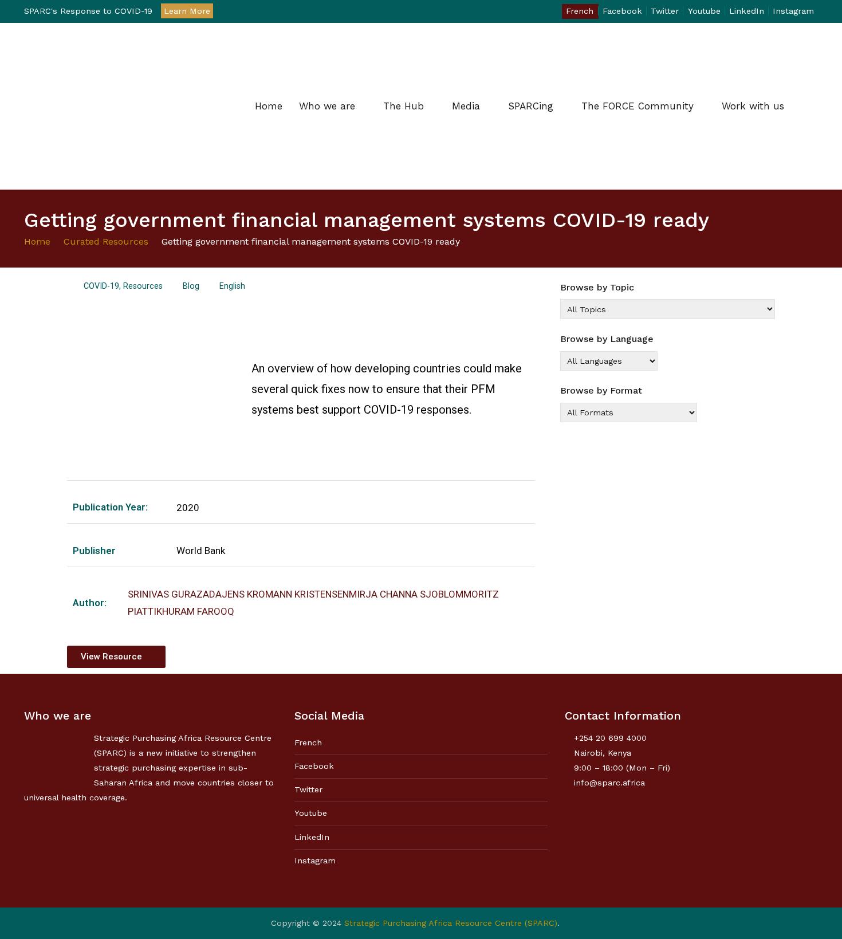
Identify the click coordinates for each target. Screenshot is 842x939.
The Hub (403, 106)
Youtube (704, 10)
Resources (143, 286)
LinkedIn (746, 10)
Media (466, 106)
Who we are (327, 106)
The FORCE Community (637, 106)
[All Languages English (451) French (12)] (609, 361)
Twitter (665, 10)
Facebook (622, 10)
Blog (191, 286)
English (232, 286)
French (579, 10)
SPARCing (530, 106)
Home (268, 106)
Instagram (793, 10)
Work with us (753, 106)
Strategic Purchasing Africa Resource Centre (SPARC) (450, 923)
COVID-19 (101, 286)
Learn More (187, 10)
